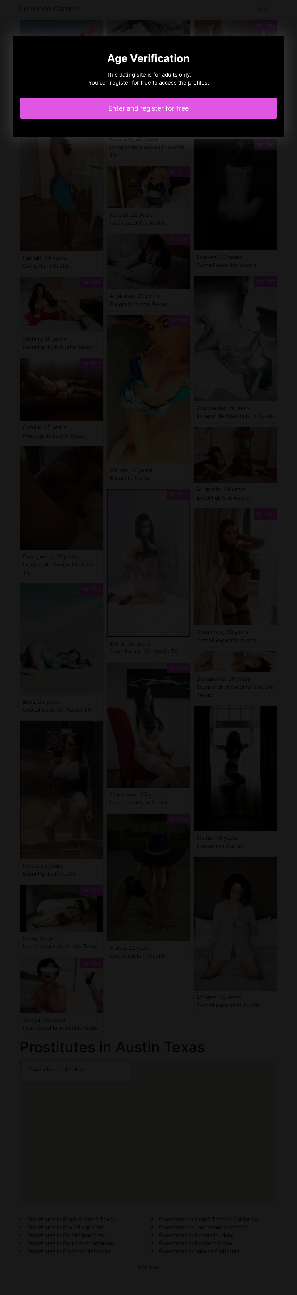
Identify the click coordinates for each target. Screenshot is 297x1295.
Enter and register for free (148, 108)
